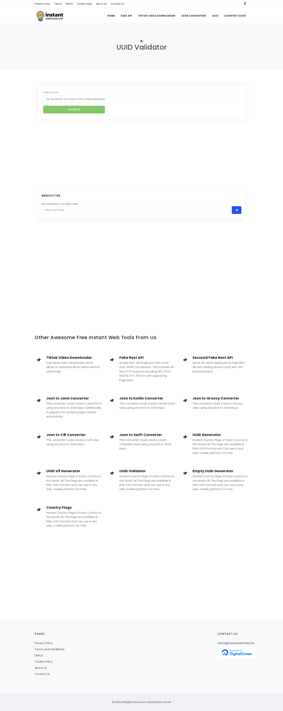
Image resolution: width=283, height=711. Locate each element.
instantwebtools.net (158, 702)
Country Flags (235, 15)
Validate (74, 109)
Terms (58, 3)
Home (111, 15)
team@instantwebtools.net (236, 643)
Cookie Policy (84, 3)
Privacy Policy (42, 3)
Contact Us (117, 3)
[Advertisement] (141, 155)
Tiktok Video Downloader (156, 15)
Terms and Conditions (49, 649)
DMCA (69, 3)
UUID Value (50, 92)
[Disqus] (141, 271)
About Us (101, 3)
